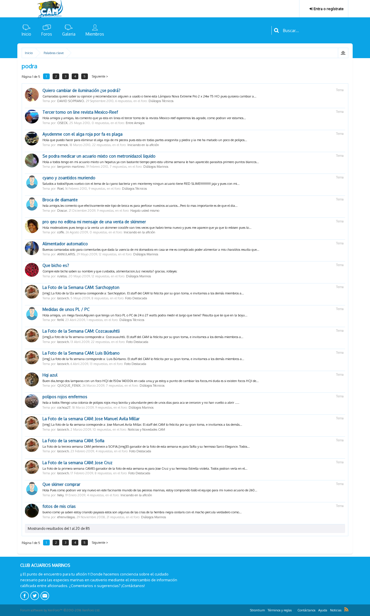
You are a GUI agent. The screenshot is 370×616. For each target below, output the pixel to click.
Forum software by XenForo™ (60, 610)
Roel (60, 189)
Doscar (62, 211)
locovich (63, 298)
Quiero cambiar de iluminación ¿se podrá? (81, 90)
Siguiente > (100, 76)
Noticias (335, 610)
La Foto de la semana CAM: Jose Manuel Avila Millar (91, 418)
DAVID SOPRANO (70, 101)
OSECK (62, 123)
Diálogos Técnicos (161, 101)
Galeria (68, 34)
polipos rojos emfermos (64, 396)
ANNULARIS (66, 254)
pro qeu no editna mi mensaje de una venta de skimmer (94, 221)
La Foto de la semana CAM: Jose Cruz (77, 462)
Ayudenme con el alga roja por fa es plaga (82, 134)
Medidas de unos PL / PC (66, 309)
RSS (346, 609)
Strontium (257, 610)
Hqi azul (50, 374)
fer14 (60, 320)
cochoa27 (64, 407)
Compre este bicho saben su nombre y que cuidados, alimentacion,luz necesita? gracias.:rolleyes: (109, 271)
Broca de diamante (60, 199)
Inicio (26, 34)
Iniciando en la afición (143, 145)
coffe (60, 232)
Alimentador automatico (65, 243)
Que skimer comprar (61, 484)
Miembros (95, 34)
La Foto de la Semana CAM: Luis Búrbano (81, 353)
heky (60, 495)
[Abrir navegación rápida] (343, 53)
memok (62, 145)
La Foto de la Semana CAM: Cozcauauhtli (81, 331)
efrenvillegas (66, 517)
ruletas (62, 276)
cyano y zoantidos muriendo (68, 177)
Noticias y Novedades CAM (146, 429)
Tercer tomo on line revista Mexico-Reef (80, 112)
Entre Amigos (135, 123)
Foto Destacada (136, 298)
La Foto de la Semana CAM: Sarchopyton (80, 287)
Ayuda (322, 610)
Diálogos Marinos (155, 167)
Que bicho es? (55, 265)
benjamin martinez (71, 167)
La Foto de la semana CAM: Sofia (73, 440)
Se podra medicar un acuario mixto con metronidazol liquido (99, 156)
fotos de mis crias (59, 506)
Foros (46, 34)
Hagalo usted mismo (144, 211)
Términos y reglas (280, 610)
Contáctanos (306, 610)
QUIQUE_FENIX (69, 385)
